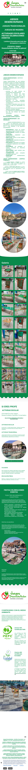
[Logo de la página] (14, 4)
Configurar (22, 765)
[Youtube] (15, 13)
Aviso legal (15, 765)
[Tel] (19, 13)
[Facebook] (8, 13)
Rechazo (10, 768)
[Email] (17, 13)
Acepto (5, 768)
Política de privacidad (7, 765)
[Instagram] (10, 13)
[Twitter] (12, 13)
